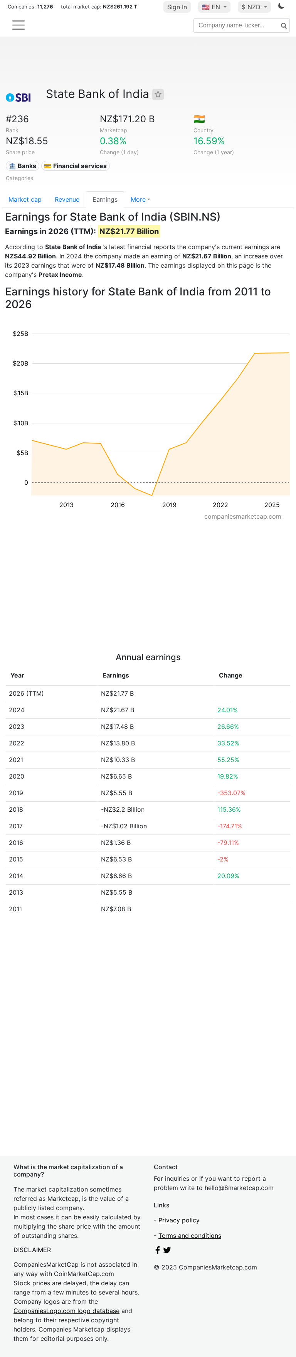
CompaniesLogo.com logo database (66, 1311)
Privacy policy (179, 1220)
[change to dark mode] (281, 7)
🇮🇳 (199, 119)
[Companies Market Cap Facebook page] (157, 1252)
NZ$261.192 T (120, 6)
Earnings (105, 199)
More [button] (138, 199)
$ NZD (252, 7)
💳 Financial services (75, 166)
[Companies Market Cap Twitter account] (167, 1252)
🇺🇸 (211, 7)
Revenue (67, 199)
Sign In (177, 7)
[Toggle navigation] (18, 25)
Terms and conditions (189, 1235)
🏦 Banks (22, 166)
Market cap (25, 199)
